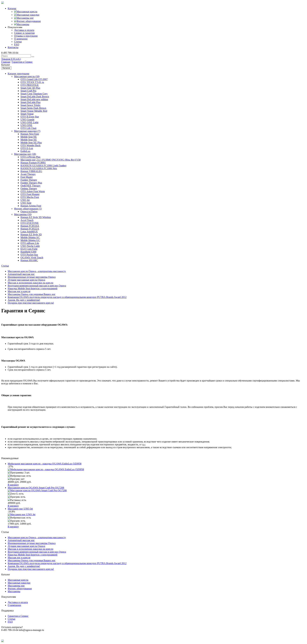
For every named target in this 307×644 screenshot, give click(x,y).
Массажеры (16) (22, 214)
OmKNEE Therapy (30, 185)
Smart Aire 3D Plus (30, 88)
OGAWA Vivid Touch (31, 257)
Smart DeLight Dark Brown (34, 96)
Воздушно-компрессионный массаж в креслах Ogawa (37, 285)
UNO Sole (25, 203)
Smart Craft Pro (28, 90)
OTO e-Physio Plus (30, 157)
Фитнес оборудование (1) (28, 208)
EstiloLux (25, 151)
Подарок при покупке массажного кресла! (31, 302)
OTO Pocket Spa (29, 254)
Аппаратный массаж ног (21, 274)
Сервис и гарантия (24, 33)
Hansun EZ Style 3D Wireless (35, 217)
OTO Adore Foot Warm (32, 191)
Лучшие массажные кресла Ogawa (26, 279)
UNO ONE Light (29, 122)
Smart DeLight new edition (34, 99)
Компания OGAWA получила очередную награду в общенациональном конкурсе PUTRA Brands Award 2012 (67, 297)
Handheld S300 (28, 251)
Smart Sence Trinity (30, 105)
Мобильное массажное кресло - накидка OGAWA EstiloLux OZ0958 (44, 463)
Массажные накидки (28, 14)
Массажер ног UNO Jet (20, 508)
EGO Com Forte (28, 249)
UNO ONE (26, 125)
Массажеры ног (25, 18)
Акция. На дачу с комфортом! (24, 300)
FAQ (16, 44)
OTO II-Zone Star (29, 116)
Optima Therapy (28, 188)
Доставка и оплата (24, 30)
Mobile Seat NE (28, 136)
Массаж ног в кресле (19, 291)
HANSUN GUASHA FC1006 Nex (38, 168)
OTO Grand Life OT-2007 (34, 79)
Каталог (12, 8)
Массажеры (23, 24)
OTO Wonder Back (30, 145)
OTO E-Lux (26, 148)
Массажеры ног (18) (25, 154)
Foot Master (26, 177)
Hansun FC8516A (29, 226)
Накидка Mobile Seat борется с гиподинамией (32, 288)
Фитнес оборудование (29, 21)
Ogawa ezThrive (28, 211)
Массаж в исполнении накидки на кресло (30, 282)
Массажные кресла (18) (26, 76)
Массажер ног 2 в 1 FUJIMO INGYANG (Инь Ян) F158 (50, 159)
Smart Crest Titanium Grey (34, 93)
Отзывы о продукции (26, 35)
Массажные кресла (27, 11)
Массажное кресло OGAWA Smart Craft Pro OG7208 (36, 487)
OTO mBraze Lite (29, 243)
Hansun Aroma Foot (30, 205)
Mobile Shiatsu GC (30, 240)
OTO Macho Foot (29, 197)
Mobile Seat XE (28, 139)
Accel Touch (26, 220)
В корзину (13, 484)
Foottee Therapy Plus (31, 182)
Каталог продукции (18, 73)
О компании (21, 38)
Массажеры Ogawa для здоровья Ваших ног (31, 294)
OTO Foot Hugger (29, 194)
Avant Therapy (28, 174)
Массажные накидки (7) (27, 131)
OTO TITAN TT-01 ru (32, 82)
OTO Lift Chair (28, 128)
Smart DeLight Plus (30, 102)
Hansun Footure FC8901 (33, 162)
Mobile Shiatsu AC (30, 237)
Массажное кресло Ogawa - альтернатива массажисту (37, 271)
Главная (5, 62)
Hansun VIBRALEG (31, 171)
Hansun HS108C (29, 260)
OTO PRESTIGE (29, 85)
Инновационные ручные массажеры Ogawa (31, 277)
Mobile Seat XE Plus (31, 142)
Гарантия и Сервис (22, 62)
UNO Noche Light (30, 246)
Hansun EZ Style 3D (31, 234)
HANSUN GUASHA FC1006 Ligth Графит (43, 165)
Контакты (13, 47)
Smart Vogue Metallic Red (33, 111)
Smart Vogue (27, 113)
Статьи (18, 41)
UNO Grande (27, 119)
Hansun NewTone (29, 134)
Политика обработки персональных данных (25, 635)
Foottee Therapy (28, 180)
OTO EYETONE (29, 223)
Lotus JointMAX (29, 231)
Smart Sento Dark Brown (33, 108)
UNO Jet (25, 200)
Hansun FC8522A (29, 228)
